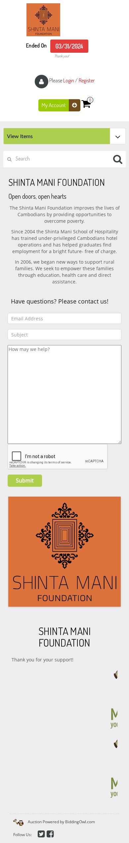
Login (68, 80)
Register (87, 80)
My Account (54, 105)
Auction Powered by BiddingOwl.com (61, 822)
